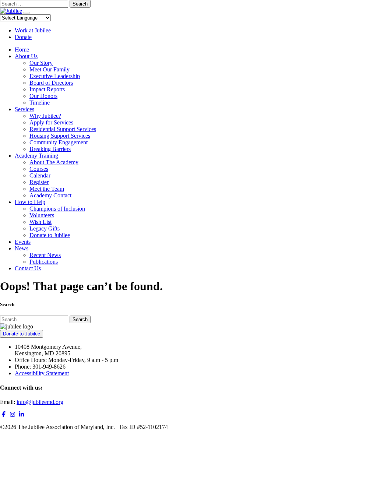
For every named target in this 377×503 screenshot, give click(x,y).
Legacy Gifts (44, 228)
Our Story (41, 63)
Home (22, 49)
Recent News (45, 255)
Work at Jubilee (33, 30)
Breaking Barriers (50, 149)
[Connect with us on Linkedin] (21, 414)
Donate (23, 37)
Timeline (39, 102)
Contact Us (28, 268)
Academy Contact (50, 195)
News (21, 248)
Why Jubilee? (45, 116)
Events (23, 242)
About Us (26, 56)
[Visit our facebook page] (3, 414)
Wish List (40, 222)
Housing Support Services (59, 136)
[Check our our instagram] (12, 414)
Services (24, 109)
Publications (43, 261)
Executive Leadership (54, 76)
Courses (38, 169)
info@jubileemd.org (40, 402)
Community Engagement (58, 142)
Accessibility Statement (42, 373)
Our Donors (43, 96)
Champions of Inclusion (57, 208)
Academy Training (36, 155)
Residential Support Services (62, 129)
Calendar (39, 175)
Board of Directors (51, 83)
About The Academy (53, 162)
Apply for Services (51, 122)
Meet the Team (46, 189)
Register (39, 182)
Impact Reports (47, 89)
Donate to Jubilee (49, 235)
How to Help (30, 202)
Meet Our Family (49, 69)
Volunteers (41, 215)
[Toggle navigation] (26, 13)
